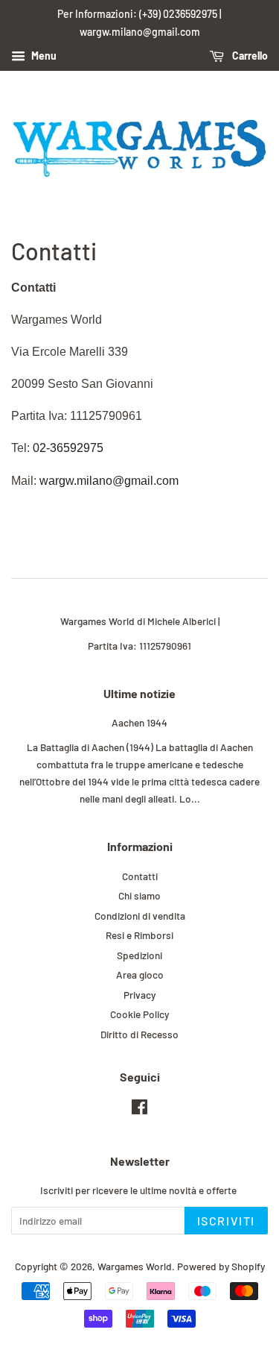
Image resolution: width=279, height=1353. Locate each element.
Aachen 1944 (139, 722)
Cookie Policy (139, 1014)
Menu (43, 55)
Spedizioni (139, 955)
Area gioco (140, 974)
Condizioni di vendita (139, 915)
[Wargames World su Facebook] (139, 1109)
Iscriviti (226, 1221)
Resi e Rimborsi (139, 935)
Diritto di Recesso (139, 1034)
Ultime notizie (139, 693)
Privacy (139, 994)
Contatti (140, 876)
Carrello (249, 55)
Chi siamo (139, 895)
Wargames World (134, 1266)
